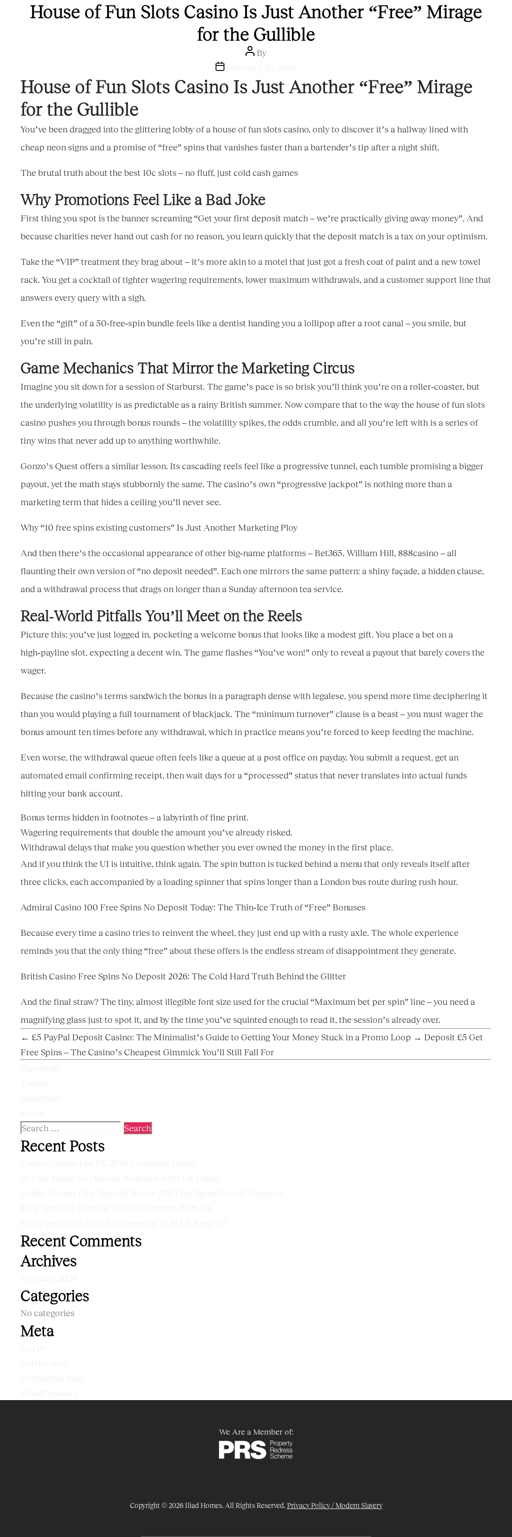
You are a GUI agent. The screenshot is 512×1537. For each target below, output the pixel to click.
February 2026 (49, 1277)
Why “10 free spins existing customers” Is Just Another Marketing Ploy (159, 527)
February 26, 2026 (261, 67)
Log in (32, 1347)
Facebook (39, 1067)
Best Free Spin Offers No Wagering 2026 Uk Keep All (124, 1222)
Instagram (40, 1097)
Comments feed (51, 1377)
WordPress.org (49, 1392)
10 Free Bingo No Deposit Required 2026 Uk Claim (119, 1177)
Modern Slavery (359, 1505)
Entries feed (44, 1362)
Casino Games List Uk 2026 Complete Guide (107, 1162)
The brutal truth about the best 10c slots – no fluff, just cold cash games (159, 172)
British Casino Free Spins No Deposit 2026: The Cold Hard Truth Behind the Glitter (183, 975)
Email (32, 1112)
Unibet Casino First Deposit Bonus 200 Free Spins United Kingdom (151, 1192)
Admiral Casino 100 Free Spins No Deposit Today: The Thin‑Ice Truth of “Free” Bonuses (193, 906)
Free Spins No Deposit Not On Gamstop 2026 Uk (116, 1207)
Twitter (35, 1082)
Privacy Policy (308, 1505)
